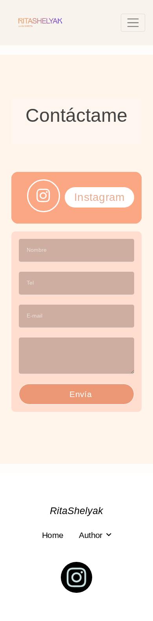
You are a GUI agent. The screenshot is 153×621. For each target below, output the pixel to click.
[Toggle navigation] (133, 23)
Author (90, 535)
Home (53, 535)
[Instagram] (76, 577)
